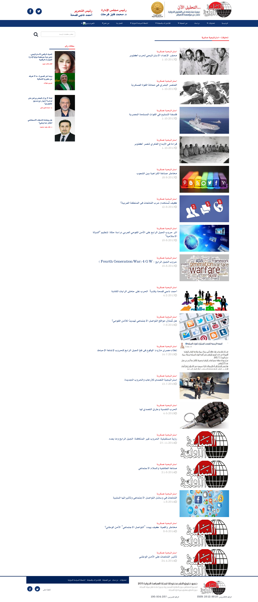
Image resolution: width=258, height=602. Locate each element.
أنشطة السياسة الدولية (76, 580)
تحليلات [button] (211, 23)
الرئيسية (225, 23)
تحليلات (123, 580)
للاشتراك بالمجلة (94, 580)
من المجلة (106, 580)
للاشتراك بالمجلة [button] (163, 23)
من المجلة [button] (183, 23)
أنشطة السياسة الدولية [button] (139, 23)
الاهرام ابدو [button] (90, 23)
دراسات (196, 23)
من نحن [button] (106, 23)
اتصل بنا (119, 23)
